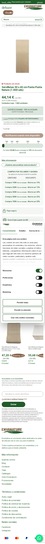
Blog (4, 463)
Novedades (7, 484)
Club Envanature (9, 477)
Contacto (6, 466)
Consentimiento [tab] (9, 231)
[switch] (39, 278)
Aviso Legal (7, 497)
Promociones (7, 480)
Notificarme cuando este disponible (22, 135)
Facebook (6, 527)
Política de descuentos (11, 514)
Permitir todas (22, 302)
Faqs (4, 470)
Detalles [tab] (22, 231)
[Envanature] (33, 7)
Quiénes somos (8, 460)
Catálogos (6, 473)
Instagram (6, 530)
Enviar (13, 404)
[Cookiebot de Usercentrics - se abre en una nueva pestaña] (32, 224)
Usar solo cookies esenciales (22, 318)
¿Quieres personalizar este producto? (21, 165)
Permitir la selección (22, 310)
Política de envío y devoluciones (16, 507)
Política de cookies (10, 511)
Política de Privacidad (22, 421)
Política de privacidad (11, 500)
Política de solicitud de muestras (16, 504)
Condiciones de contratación (14, 517)
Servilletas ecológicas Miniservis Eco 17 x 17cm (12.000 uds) (11, 348)
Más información (9, 160)
